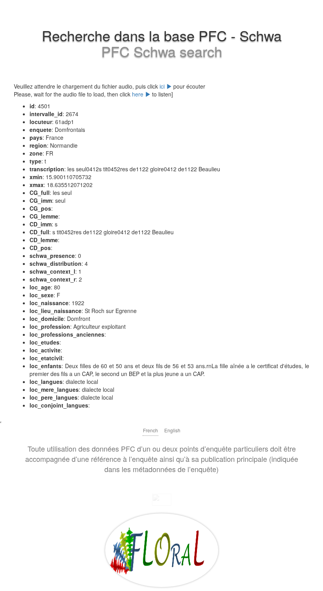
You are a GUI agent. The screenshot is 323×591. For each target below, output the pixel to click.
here (138, 94)
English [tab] (172, 430)
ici (163, 86)
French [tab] (150, 430)
